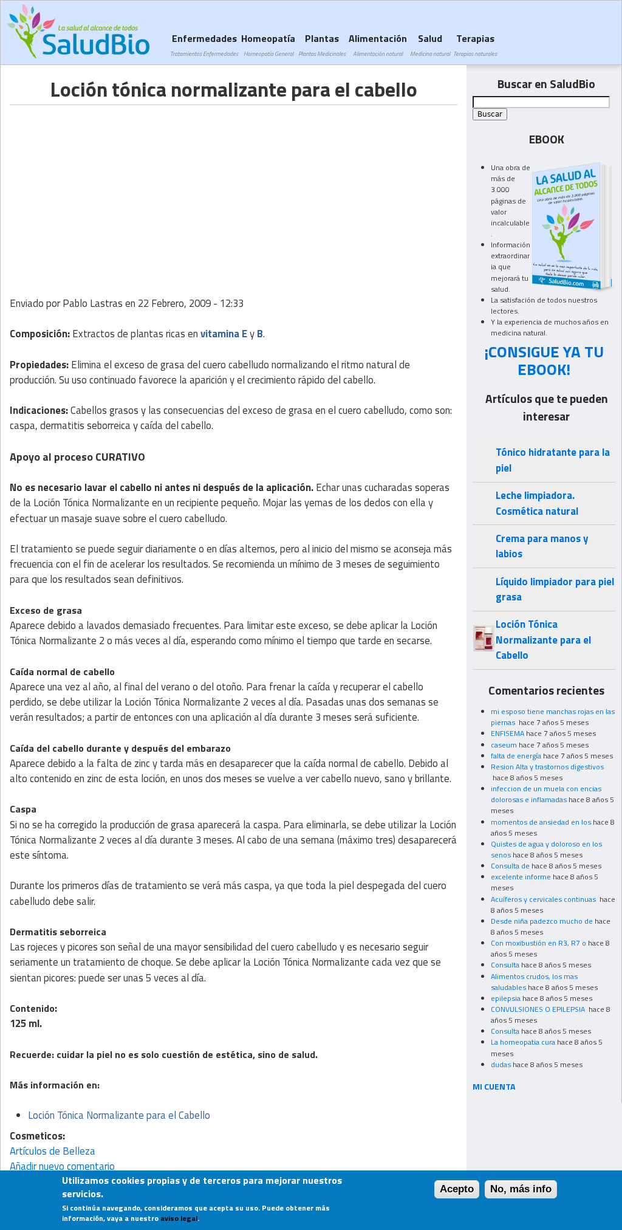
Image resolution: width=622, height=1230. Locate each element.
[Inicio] (78, 31)
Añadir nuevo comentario (62, 1166)
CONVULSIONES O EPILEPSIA (539, 1009)
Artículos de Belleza (52, 1151)
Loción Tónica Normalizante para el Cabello (543, 639)
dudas (501, 1064)
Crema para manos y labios (542, 546)
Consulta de (510, 865)
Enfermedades (204, 44)
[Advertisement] (112, 190)
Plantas (322, 44)
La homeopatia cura (523, 1042)
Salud (430, 44)
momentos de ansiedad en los (541, 822)
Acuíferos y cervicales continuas (544, 899)
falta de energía (516, 755)
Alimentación (378, 44)
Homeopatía (268, 44)
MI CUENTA (494, 1086)
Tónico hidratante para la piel (553, 459)
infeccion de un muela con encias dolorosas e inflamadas (546, 794)
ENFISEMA (507, 733)
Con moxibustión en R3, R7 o (538, 943)
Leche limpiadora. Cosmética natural (537, 502)
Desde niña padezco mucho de (542, 921)
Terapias (475, 44)
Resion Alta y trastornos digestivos (547, 766)
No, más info (521, 1189)
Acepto (457, 1189)
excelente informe (521, 876)
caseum (504, 745)
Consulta (505, 965)
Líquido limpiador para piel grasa (555, 589)
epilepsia (506, 998)
